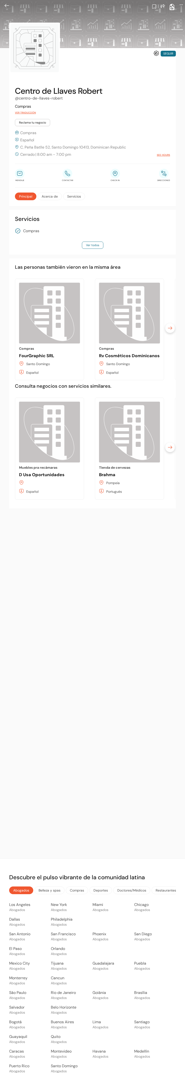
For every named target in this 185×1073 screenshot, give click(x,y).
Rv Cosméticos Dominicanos (129, 356)
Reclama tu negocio (32, 123)
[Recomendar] (156, 53)
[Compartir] (162, 6)
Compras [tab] (77, 890)
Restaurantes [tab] (166, 890)
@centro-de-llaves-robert (39, 98)
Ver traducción (25, 112)
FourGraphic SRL (36, 356)
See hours (163, 154)
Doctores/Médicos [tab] (131, 890)
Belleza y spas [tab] (49, 890)
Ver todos (92, 245)
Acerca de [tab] (50, 196)
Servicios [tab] (74, 196)
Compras (31, 231)
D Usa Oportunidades (42, 475)
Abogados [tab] (21, 890)
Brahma (107, 475)
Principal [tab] (25, 196)
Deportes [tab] (100, 890)
